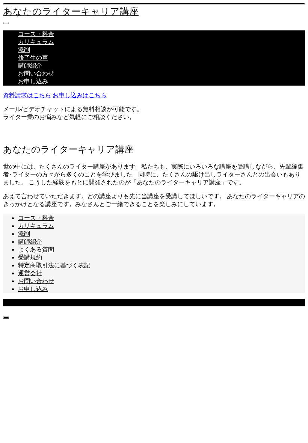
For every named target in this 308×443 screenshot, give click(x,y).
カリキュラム (36, 42)
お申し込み (33, 81)
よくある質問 (36, 249)
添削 (24, 50)
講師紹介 (30, 65)
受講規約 (30, 257)
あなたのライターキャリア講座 (71, 11)
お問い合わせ (36, 73)
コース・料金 (36, 34)
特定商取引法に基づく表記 (54, 265)
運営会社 (30, 273)
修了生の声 (33, 57)
